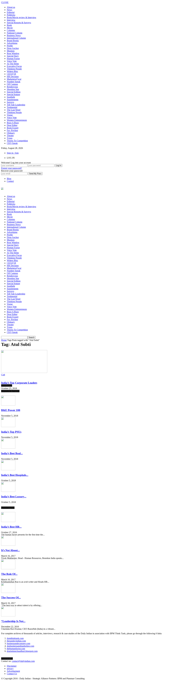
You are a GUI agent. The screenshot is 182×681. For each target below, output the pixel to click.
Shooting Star (13, 89)
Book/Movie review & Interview (21, 17)
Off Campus (12, 84)
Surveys (10, 102)
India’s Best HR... (11, 526)
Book (9, 25)
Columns (11, 30)
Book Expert (12, 128)
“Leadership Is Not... (13, 621)
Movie (10, 28)
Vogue (10, 115)
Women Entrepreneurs (17, 120)
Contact (10, 181)
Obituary (11, 133)
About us (11, 7)
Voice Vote (12, 61)
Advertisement (13, 671)
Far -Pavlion (12, 130)
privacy (10, 668)
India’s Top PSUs (11, 431)
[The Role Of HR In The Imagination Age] (8, 568)
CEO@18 (11, 74)
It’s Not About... (10, 550)
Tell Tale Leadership (16, 105)
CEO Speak (12, 143)
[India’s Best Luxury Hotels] (8, 491)
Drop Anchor (13, 48)
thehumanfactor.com (16, 648)
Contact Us (12, 673)
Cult (3, 374)
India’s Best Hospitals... (14, 475)
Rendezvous (12, 87)
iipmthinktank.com (15, 638)
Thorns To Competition (17, 140)
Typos (9, 138)
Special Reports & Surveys (19, 22)
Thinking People (14, 69)
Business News (14, 35)
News (9, 10)
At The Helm (13, 63)
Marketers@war (14, 79)
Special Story (13, 56)
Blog (9, 178)
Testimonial (12, 107)
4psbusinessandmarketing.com (20, 646)
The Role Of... (9, 573)
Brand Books (13, 40)
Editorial (11, 12)
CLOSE (5, 2)
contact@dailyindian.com (23, 661)
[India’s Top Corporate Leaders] (24, 372)
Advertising (12, 43)
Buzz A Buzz (13, 122)
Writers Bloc (12, 71)
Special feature (13, 94)
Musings (11, 51)
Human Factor (13, 58)
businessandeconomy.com (18, 643)
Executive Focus (14, 66)
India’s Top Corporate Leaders (19, 382)
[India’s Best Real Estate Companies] (8, 448)
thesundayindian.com (16, 641)
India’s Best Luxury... (13, 496)
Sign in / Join (13, 153)
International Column (16, 38)
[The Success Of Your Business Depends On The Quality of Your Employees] (8, 592)
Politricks (11, 15)
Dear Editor (12, 125)
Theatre (10, 135)
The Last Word (13, 110)
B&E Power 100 (10, 410)
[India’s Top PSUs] (8, 426)
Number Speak (13, 81)
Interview (11, 20)
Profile (10, 45)
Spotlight (11, 97)
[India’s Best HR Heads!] (8, 521)
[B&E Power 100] (8, 405)
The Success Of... (11, 597)
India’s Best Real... (12, 453)
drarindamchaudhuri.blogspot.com (22, 651)
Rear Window (13, 53)
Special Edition (13, 92)
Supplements (12, 99)
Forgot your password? (11, 168)
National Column (14, 33)
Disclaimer (11, 666)
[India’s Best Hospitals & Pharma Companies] (8, 469)
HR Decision (13, 76)
